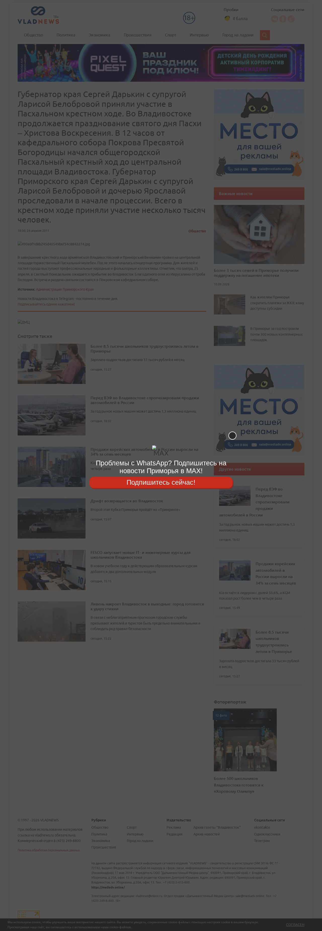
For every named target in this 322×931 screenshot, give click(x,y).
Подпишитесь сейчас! (161, 482)
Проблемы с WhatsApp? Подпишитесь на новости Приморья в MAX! (161, 467)
